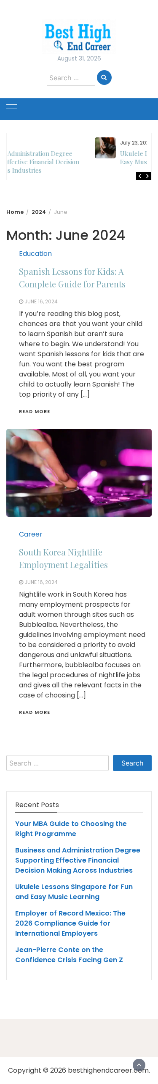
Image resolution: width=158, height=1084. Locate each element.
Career (31, 534)
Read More (34, 411)
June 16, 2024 (41, 301)
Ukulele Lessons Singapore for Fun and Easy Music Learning (93, 157)
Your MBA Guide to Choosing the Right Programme (71, 829)
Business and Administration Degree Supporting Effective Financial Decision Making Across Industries (77, 860)
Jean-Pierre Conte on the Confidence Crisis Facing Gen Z (69, 955)
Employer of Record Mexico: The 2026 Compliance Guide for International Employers (70, 923)
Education (35, 253)
